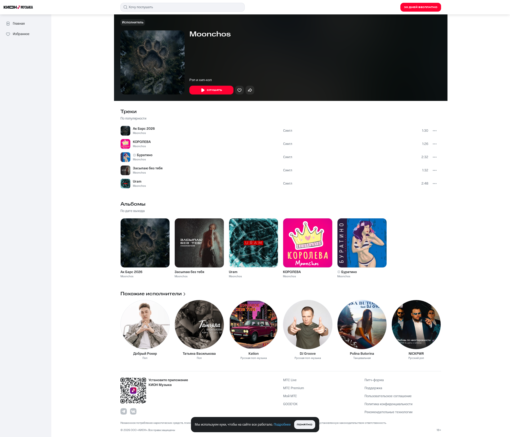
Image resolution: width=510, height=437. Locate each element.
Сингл (287, 130)
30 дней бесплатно (420, 7)
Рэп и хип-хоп (200, 80)
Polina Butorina (362, 354)
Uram (137, 181)
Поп (144, 358)
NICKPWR (416, 354)
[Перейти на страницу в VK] (133, 411)
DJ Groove (308, 354)
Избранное (21, 34)
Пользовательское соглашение (388, 396)
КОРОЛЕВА (142, 142)
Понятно (304, 424)
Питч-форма (374, 380)
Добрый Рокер (145, 354)
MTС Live (290, 380)
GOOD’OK (290, 404)
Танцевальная (362, 358)
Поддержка (373, 388)
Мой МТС (290, 396)
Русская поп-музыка (253, 358)
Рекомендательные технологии (388, 412)
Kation (253, 354)
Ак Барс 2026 (144, 128)
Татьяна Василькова (199, 354)
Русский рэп (416, 358)
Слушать (214, 90)
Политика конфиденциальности (388, 404)
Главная (19, 23)
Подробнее (282, 424)
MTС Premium (293, 388)
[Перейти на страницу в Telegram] (123, 411)
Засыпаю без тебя (148, 168)
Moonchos (139, 133)
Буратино (144, 155)
